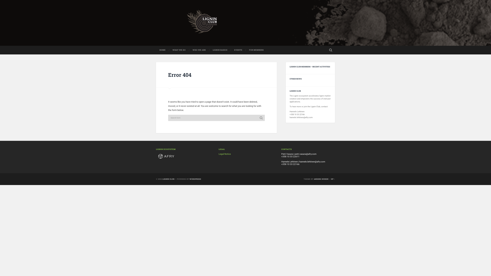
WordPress (195, 179)
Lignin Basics (220, 50)
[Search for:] (216, 118)
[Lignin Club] (245, 23)
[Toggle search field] (330, 50)
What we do (179, 50)
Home (162, 50)
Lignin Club (168, 179)
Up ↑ (333, 179)
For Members (256, 50)
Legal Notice (225, 154)
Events (238, 50)
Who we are (199, 50)
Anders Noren (321, 179)
